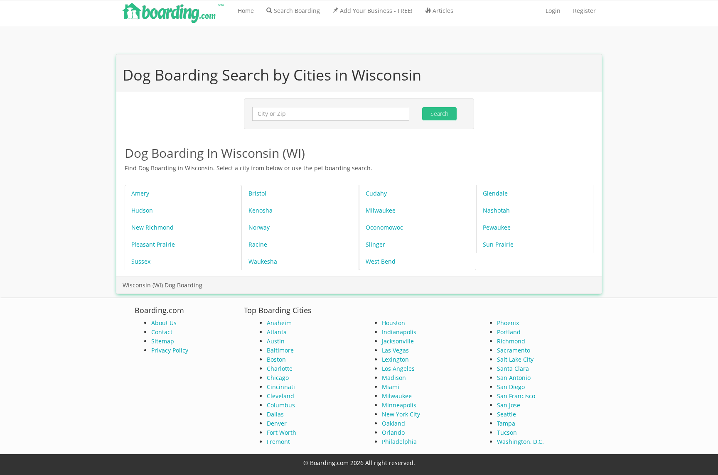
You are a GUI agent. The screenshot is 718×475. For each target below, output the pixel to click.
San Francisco (516, 396)
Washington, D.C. (520, 442)
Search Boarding (297, 11)
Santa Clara (513, 368)
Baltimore (280, 350)
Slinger (375, 244)
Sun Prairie (498, 244)
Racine (257, 244)
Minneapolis (399, 405)
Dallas (275, 414)
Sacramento (513, 350)
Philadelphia (399, 442)
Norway (259, 227)
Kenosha (260, 210)
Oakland (393, 423)
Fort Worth (281, 432)
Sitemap (162, 341)
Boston (276, 359)
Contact (161, 332)
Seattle (506, 414)
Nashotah (496, 210)
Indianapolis (399, 332)
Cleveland (280, 396)
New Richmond (152, 227)
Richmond (511, 341)
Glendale (495, 193)
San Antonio (514, 378)
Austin (276, 341)
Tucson (507, 432)
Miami (390, 387)
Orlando (393, 432)
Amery (140, 193)
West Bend (381, 261)
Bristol (257, 193)
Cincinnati (281, 387)
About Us (164, 323)
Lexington (395, 359)
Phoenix (508, 323)
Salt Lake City (515, 359)
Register (584, 11)
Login (553, 11)
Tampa (506, 423)
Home (246, 11)
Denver (277, 423)
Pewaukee (497, 227)
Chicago (278, 378)
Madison (394, 378)
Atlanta (277, 332)
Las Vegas (395, 350)
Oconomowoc (384, 227)
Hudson (142, 210)
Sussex (140, 261)
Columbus (281, 405)
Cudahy (376, 193)
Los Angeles (398, 368)
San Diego (511, 387)
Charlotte (280, 368)
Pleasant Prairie (153, 244)
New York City (401, 414)
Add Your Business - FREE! (376, 11)
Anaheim (279, 323)
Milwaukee (381, 210)
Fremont (278, 442)
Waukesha (262, 261)
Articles (443, 11)
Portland (509, 332)
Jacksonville (398, 341)
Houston (393, 323)
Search (439, 114)
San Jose (508, 405)
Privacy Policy (169, 350)
